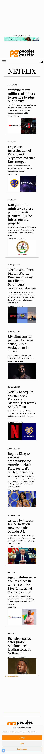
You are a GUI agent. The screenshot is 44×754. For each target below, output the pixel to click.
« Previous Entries (11, 676)
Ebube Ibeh (12, 607)
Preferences (22, 749)
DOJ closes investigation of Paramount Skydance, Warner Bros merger (21, 154)
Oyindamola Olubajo (16, 116)
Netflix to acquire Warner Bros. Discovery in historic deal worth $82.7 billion (22, 399)
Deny (22, 743)
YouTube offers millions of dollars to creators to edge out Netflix (21, 95)
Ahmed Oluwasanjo (15, 547)
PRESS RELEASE (13, 174)
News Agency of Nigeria (17, 239)
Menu (14, 62)
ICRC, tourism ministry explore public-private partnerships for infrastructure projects (20, 214)
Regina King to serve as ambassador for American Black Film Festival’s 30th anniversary (21, 463)
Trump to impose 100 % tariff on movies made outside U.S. (21, 525)
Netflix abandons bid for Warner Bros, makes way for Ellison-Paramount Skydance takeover (22, 279)
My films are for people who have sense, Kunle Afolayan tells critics (20, 344)
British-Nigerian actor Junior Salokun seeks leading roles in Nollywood (20, 645)
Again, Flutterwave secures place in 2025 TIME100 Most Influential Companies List (22, 584)
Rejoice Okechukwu (15, 306)
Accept (22, 738)
